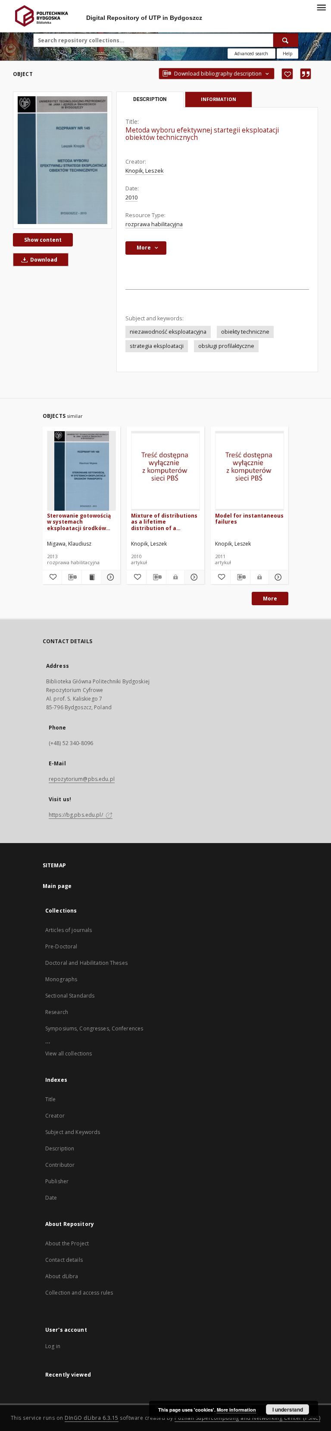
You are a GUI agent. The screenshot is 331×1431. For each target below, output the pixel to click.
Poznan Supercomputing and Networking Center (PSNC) (247, 1418)
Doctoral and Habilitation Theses (86, 963)
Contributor (60, 1165)
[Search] (285, 40)
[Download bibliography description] (71, 577)
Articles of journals (68, 930)
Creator (55, 1115)
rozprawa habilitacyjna (154, 224)
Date (51, 1197)
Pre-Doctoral (61, 946)
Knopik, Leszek (144, 170)
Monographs (61, 979)
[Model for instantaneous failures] (249, 471)
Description (59, 1148)
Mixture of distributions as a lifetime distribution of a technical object (164, 521)
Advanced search (251, 54)
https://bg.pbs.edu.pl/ (76, 814)
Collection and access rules (79, 1292)
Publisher (57, 1181)
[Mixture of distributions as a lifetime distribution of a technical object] (165, 471)
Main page (57, 886)
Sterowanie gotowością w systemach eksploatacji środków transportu (79, 521)
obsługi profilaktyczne (226, 346)
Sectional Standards (69, 995)
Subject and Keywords (72, 1132)
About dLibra (61, 1276)
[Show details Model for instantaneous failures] (277, 577)
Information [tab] (218, 99)
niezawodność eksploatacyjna (168, 331)
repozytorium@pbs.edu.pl (82, 779)
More (270, 598)
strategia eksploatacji (157, 346)
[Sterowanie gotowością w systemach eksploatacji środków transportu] (81, 471)
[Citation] (305, 73)
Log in (52, 1346)
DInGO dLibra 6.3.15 (92, 1418)
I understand (287, 1409)
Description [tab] (149, 99)
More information (236, 1409)
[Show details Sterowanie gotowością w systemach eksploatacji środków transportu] (109, 577)
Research (56, 1012)
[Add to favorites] (287, 73)
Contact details (64, 1260)
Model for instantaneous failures (249, 518)
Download (43, 259)
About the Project (67, 1243)
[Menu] (321, 7)
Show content (43, 239)
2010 (131, 197)
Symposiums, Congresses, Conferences (94, 1028)
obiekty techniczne (245, 331)
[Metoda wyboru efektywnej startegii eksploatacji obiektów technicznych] (62, 160)
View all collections (68, 1053)
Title (50, 1099)
